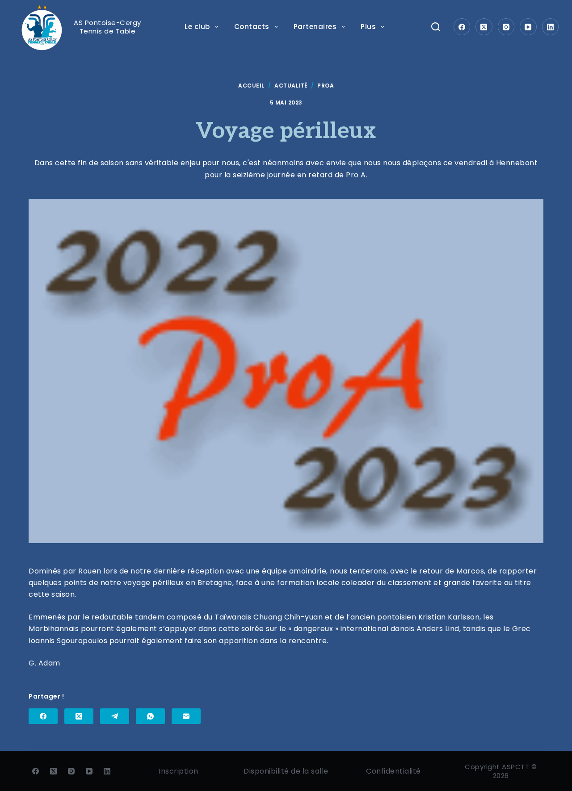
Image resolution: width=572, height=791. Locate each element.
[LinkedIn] (550, 26)
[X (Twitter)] (483, 26)
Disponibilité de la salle (286, 771)
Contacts (251, 26)
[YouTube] (528, 26)
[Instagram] (506, 26)
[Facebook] (462, 26)
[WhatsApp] (150, 716)
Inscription (178, 771)
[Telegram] (114, 716)
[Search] (435, 26)
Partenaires (315, 26)
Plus (368, 26)
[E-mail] (186, 716)
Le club (197, 26)
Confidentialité (393, 771)
